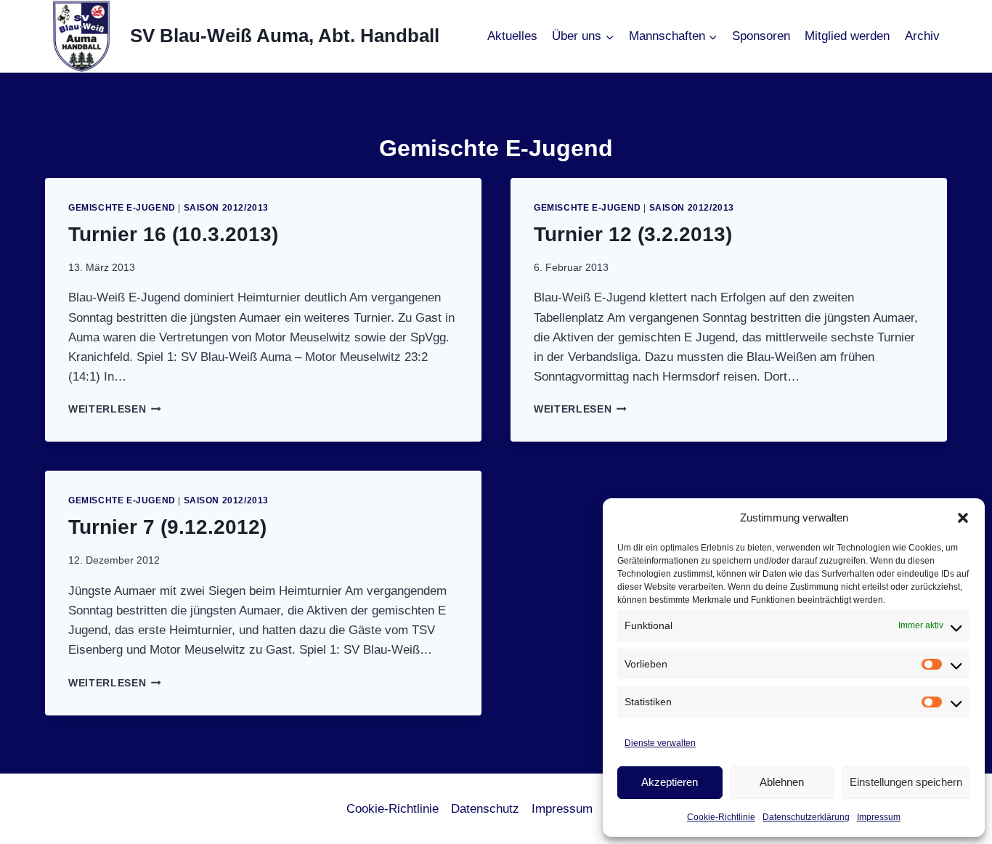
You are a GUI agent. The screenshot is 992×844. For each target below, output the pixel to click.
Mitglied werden (847, 36)
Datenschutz (485, 809)
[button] (963, 518)
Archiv (922, 36)
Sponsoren (761, 36)
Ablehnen (782, 782)
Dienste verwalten (660, 743)
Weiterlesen (114, 409)
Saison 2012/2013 (226, 208)
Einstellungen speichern (906, 782)
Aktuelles (512, 36)
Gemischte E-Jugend (122, 208)
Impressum (878, 817)
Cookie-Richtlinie (721, 817)
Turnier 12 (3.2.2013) (633, 234)
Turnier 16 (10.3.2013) (173, 234)
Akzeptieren (669, 782)
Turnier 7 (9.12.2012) (167, 527)
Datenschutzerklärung (806, 817)
